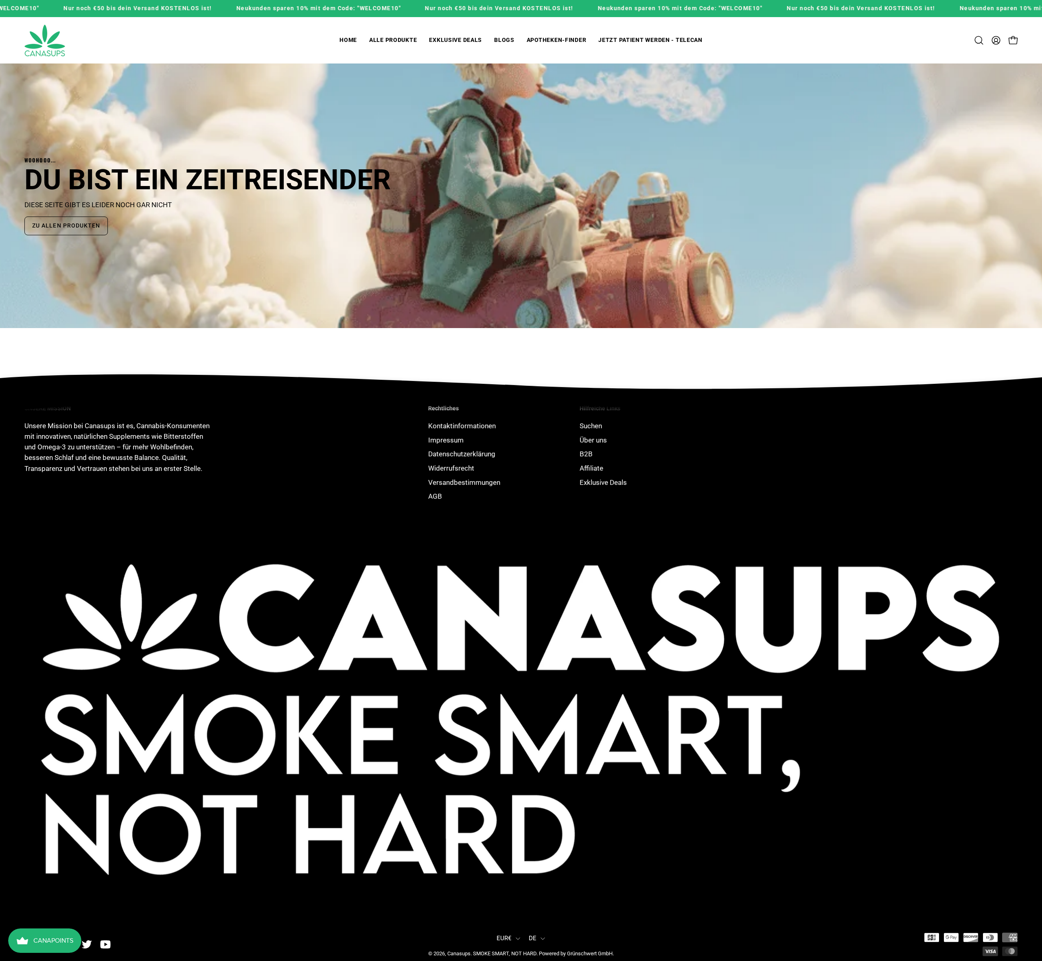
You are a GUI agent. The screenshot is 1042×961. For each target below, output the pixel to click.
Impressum (446, 440)
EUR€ (504, 938)
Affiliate (591, 468)
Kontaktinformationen (462, 426)
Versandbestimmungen (464, 482)
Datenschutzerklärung (461, 454)
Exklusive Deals (603, 482)
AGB (435, 496)
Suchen (591, 426)
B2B (586, 454)
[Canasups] (44, 40)
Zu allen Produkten (66, 225)
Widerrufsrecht (451, 468)
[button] (393, 40)
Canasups (459, 953)
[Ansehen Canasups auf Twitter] (87, 945)
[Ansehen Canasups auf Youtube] (105, 945)
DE (533, 938)
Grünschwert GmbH (590, 953)
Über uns (593, 440)
